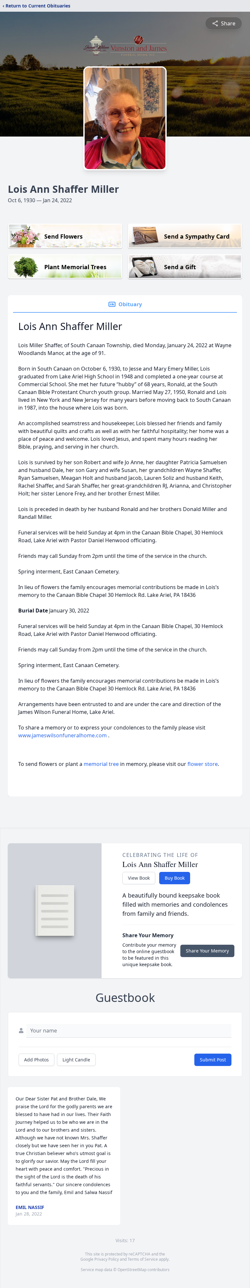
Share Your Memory (207, 951)
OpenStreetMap (132, 1269)
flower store (203, 764)
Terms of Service (143, 1259)
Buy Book (175, 878)
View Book (139, 878)
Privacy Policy (106, 1259)
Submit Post (213, 1060)
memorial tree (101, 764)
